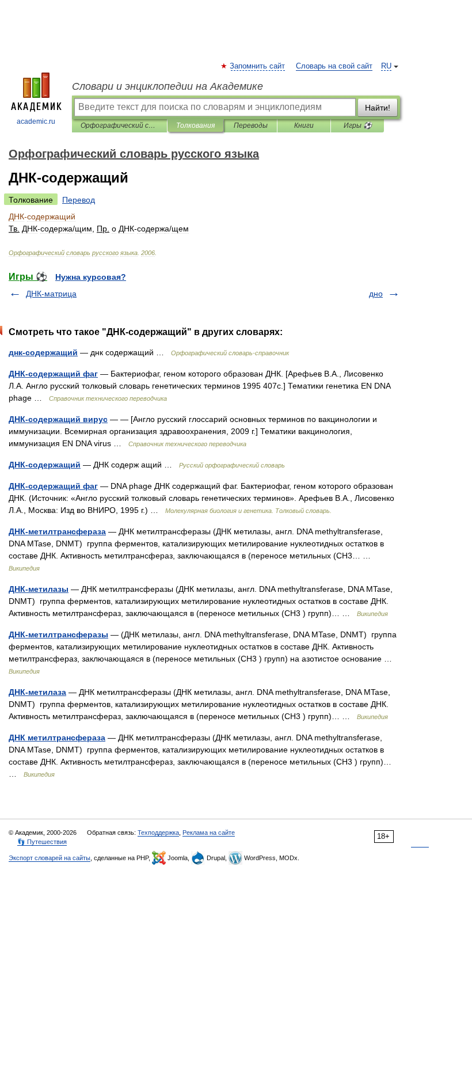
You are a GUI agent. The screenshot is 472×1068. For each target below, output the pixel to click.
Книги (304, 125)
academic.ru (36, 121)
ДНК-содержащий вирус (58, 419)
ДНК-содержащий (45, 464)
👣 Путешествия (42, 841)
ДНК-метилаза (37, 692)
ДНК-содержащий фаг (53, 373)
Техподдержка (158, 832)
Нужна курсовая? (90, 277)
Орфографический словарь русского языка (119, 125)
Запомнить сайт (258, 66)
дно (376, 293)
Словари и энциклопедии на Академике (167, 86)
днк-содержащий (43, 352)
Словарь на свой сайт (334, 66)
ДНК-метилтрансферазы (58, 634)
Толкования (195, 125)
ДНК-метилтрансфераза (57, 531)
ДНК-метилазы (38, 589)
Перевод (78, 199)
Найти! (377, 107)
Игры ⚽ (358, 125)
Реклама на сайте (208, 832)
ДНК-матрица (51, 293)
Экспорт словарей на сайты (49, 857)
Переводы (251, 125)
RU (386, 66)
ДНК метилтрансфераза (57, 737)
